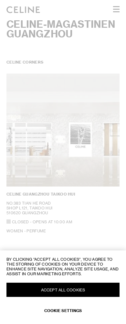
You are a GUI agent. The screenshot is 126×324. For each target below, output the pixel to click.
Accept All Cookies (63, 290)
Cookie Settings (63, 310)
